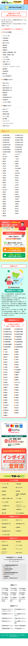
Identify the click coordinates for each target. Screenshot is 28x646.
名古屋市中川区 (19, 142)
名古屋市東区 (6, 147)
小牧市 (4, 175)
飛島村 (4, 201)
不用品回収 (5, 38)
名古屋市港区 (6, 135)
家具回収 (5, 47)
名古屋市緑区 (18, 152)
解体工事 (5, 73)
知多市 (4, 187)
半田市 (17, 199)
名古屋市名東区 (7, 152)
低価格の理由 (6, 114)
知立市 (17, 187)
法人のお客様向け (7, 76)
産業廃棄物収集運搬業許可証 (11, 572)
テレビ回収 (5, 57)
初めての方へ (6, 83)
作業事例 (5, 95)
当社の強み (5, 111)
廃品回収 (5, 45)
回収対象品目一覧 (7, 88)
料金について (6, 85)
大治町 (4, 185)
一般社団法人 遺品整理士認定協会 (10, 578)
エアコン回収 (6, 59)
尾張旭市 (17, 201)
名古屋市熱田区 (7, 149)
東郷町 (4, 196)
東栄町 (4, 194)
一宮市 (17, 159)
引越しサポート (7, 61)
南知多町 (17, 196)
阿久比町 (5, 156)
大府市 (17, 185)
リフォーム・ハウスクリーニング (11, 66)
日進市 (4, 199)
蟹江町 (4, 163)
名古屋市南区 (18, 147)
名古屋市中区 (6, 142)
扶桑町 (4, 204)
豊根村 (4, 208)
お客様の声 (5, 99)
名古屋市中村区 (7, 144)
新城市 (4, 178)
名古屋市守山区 (19, 135)
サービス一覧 (6, 35)
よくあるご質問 (7, 102)
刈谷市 (4, 166)
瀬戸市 (17, 178)
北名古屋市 (18, 168)
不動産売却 (5, 71)
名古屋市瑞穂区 (19, 137)
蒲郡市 (17, 163)
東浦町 (17, 192)
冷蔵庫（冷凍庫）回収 (8, 54)
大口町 (17, 182)
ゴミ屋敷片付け (7, 64)
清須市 (4, 180)
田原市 (4, 192)
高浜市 (4, 173)
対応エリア (5, 109)
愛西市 (17, 156)
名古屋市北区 (18, 149)
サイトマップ (6, 121)
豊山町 (17, 208)
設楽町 (4, 182)
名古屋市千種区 (19, 140)
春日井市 (17, 173)
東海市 (17, 194)
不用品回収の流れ (7, 97)
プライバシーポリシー (8, 123)
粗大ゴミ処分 (6, 43)
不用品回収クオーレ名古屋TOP (13, 29)
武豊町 (17, 204)
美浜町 (4, 215)
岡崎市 (17, 161)
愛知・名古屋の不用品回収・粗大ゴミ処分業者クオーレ (16, 635)
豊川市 (4, 211)
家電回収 (5, 50)
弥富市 (17, 213)
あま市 (4, 154)
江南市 (17, 170)
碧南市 (4, 206)
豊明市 (4, 213)
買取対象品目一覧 (7, 90)
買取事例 (5, 92)
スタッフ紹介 (6, 116)
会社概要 (5, 118)
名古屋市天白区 (19, 144)
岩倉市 (17, 166)
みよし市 (17, 154)
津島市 (17, 189)
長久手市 (5, 189)
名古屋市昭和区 (7, 137)
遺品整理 (5, 69)
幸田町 (4, 170)
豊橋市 (17, 206)
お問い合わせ (6, 125)
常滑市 (17, 175)
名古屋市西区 (6, 140)
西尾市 (17, 180)
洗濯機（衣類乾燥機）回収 (9, 52)
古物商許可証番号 (8, 569)
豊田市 (17, 211)
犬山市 (4, 168)
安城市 (4, 159)
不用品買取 (5, 40)
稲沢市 (4, 161)
